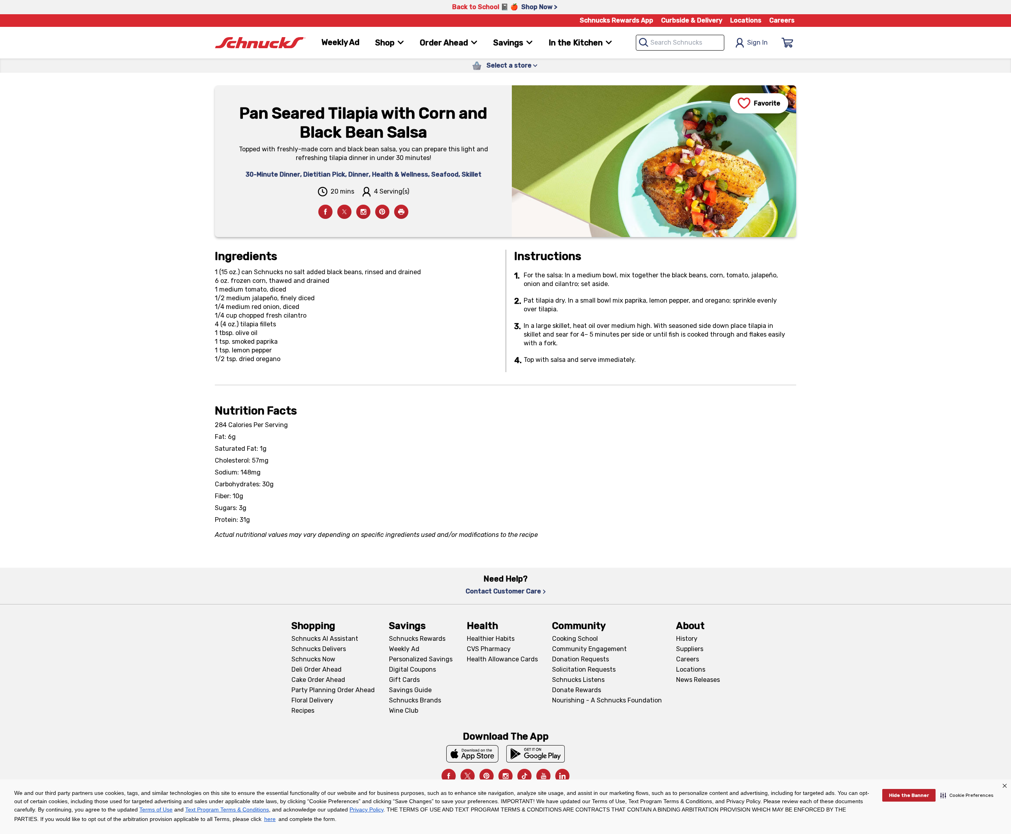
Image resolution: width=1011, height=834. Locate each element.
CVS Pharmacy (489, 649)
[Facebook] (325, 212)
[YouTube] (543, 776)
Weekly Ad (340, 42)
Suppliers (689, 649)
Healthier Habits (491, 638)
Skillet (471, 174)
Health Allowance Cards (502, 659)
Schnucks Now (313, 659)
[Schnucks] (260, 43)
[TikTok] (524, 776)
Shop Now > (539, 7)
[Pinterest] (382, 212)
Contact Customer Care (503, 591)
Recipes (302, 710)
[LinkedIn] (562, 776)
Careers (782, 20)
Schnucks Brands (415, 700)
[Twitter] (344, 212)
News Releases (698, 679)
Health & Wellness (400, 174)
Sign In (757, 42)
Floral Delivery (312, 700)
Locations (745, 20)
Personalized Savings (421, 659)
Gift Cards (404, 679)
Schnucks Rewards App (616, 20)
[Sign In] (787, 42)
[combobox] (680, 43)
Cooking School (575, 638)
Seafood (445, 174)
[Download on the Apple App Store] (472, 753)
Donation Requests (580, 659)
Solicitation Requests (584, 669)
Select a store (509, 65)
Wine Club (403, 710)
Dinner (358, 174)
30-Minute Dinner (273, 174)
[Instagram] (363, 212)
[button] (967, 795)
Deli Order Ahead (316, 669)
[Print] (401, 212)
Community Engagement (589, 649)
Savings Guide (410, 690)
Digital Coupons (412, 669)
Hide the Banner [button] (909, 795)
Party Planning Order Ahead (333, 690)
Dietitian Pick (324, 174)
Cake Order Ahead (318, 679)
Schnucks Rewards (417, 638)
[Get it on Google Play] (535, 753)
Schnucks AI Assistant (324, 638)
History (686, 638)
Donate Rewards (576, 690)
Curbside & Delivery (691, 20)
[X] (467, 776)
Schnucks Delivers (318, 649)
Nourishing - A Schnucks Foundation (607, 700)
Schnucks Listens (578, 679)
